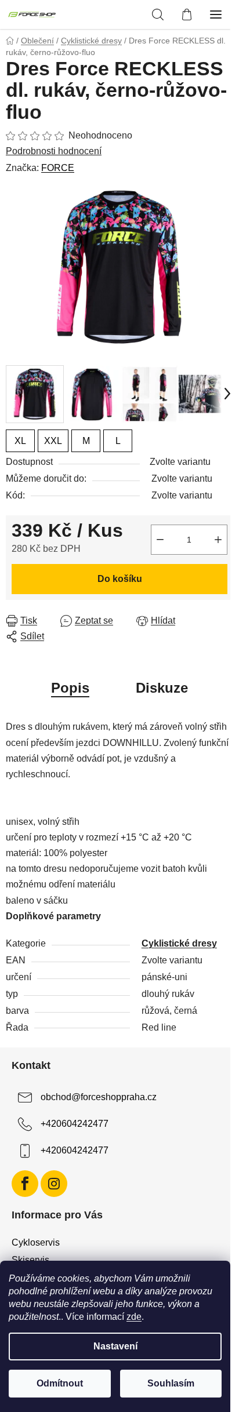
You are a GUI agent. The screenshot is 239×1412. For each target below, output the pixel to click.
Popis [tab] (70, 688)
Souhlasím (170, 1383)
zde (134, 1317)
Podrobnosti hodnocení (54, 151)
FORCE (57, 168)
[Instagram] (54, 1183)
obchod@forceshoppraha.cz (99, 1097)
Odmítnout (60, 1383)
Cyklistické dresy (179, 943)
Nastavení (115, 1346)
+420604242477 (74, 1124)
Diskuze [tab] (162, 688)
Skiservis (30, 1260)
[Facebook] (25, 1183)
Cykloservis (36, 1242)
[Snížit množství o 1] (160, 539)
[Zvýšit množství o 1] (218, 539)
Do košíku (119, 579)
